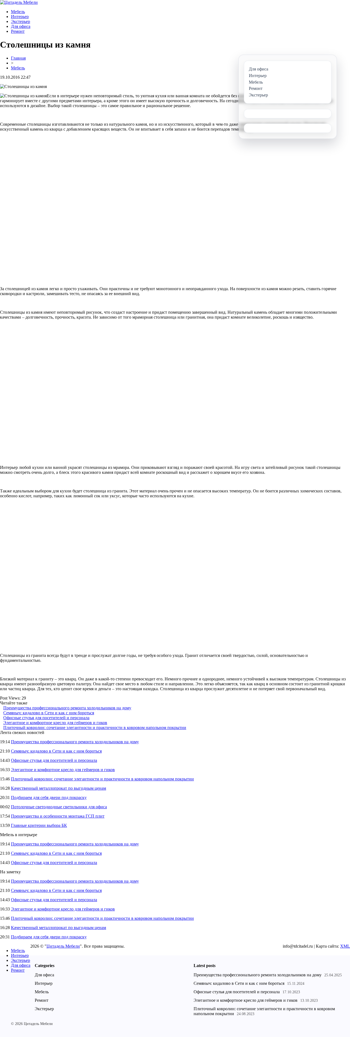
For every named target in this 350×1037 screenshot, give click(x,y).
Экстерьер (20, 21)
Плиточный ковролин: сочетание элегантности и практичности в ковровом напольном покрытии (94, 727)
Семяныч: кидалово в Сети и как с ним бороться (48, 712)
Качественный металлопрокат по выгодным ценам (58, 788)
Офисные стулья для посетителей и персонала (46, 717)
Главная (18, 58)
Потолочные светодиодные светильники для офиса (59, 806)
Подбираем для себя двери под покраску (49, 797)
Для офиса (20, 26)
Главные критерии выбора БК (39, 825)
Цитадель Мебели (63, 946)
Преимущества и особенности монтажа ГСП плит (57, 816)
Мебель (18, 11)
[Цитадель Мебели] (19, 2)
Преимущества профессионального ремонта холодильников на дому (67, 708)
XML (345, 946)
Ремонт (18, 31)
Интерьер (20, 16)
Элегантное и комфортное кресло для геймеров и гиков (55, 722)
